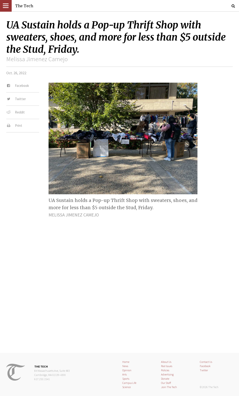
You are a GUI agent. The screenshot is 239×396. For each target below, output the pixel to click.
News (125, 366)
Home (125, 362)
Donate (165, 378)
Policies (165, 370)
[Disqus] (119, 281)
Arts (124, 374)
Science (126, 387)
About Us (166, 362)
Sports (125, 378)
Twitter (204, 370)
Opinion (126, 370)
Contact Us (206, 362)
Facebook (205, 366)
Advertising (167, 374)
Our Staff (166, 383)
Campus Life (129, 383)
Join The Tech (169, 387)
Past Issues (166, 366)
